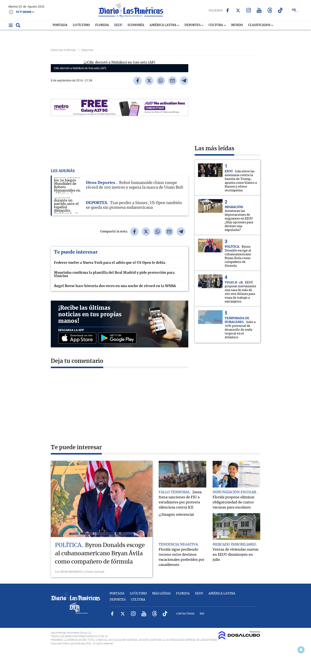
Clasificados (259, 25)
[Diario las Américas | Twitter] (238, 10)
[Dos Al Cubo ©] (239, 638)
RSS (202, 613)
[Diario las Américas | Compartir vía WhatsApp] (161, 80)
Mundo (237, 25)
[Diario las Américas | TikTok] (280, 10)
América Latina (163, 25)
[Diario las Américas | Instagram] (248, 10)
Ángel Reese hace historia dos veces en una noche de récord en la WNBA (115, 286)
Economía (136, 25)
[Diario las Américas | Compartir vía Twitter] (149, 80)
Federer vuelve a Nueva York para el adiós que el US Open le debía (109, 262)
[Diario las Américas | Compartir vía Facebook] (137, 80)
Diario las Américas (63, 50)
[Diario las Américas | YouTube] (259, 10)
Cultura (216, 25)
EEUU (118, 25)
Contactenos (185, 613)
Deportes (192, 25)
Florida (102, 25)
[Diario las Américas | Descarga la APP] (78, 338)
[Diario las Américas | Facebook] (227, 10)
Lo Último (81, 25)
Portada (60, 25)
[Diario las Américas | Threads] (269, 10)
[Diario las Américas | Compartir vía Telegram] (184, 80)
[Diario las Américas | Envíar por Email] (172, 80)
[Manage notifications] (301, 649)
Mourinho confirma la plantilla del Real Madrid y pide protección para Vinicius (114, 274)
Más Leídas (161, 593)
